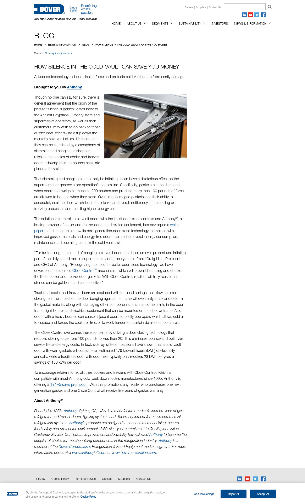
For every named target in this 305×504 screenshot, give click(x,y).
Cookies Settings (204, 494)
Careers (189, 7)
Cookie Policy (60, 478)
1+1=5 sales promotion (69, 384)
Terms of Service (85, 478)
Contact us (215, 7)
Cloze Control (84, 270)
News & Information (250, 23)
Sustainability (190, 23)
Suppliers (201, 7)
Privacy (40, 478)
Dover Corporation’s (75, 446)
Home (116, 23)
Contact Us (143, 478)
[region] (152, 493)
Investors (219, 23)
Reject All (233, 494)
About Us (134, 23)
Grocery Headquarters (58, 53)
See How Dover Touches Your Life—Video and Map (65, 18)
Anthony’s (77, 423)
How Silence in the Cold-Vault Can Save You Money (131, 44)
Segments (160, 23)
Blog (86, 44)
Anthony (74, 87)
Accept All (263, 494)
